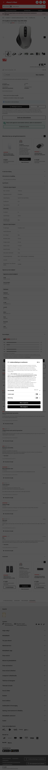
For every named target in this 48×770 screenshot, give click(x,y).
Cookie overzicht (17, 387)
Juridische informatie (24, 387)
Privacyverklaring (11, 387)
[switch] (36, 394)
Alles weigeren (24, 406)
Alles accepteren (24, 402)
